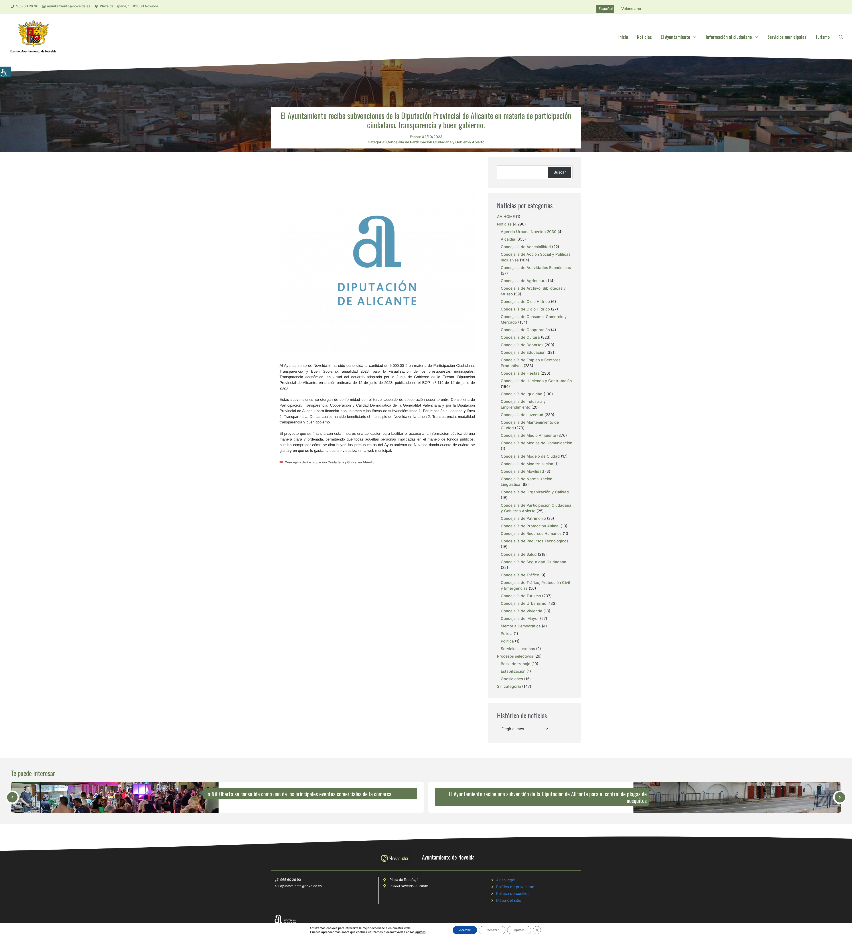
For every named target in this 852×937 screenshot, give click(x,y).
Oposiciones (512, 679)
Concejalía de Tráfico (520, 575)
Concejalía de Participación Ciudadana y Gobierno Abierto (435, 142)
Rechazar (492, 930)
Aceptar (464, 930)
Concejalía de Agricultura (524, 281)
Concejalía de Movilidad (522, 471)
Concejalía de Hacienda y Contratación (536, 381)
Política (507, 641)
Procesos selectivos (515, 656)
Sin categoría (509, 686)
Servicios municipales (787, 37)
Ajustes (519, 930)
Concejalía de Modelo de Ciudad (530, 456)
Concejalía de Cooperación (525, 330)
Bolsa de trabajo (515, 664)
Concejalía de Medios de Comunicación (536, 443)
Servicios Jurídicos (518, 648)
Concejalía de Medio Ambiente (528, 435)
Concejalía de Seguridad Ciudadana (533, 562)
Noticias (644, 37)
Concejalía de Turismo (521, 596)
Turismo (822, 37)
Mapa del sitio (508, 900)
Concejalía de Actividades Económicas (536, 267)
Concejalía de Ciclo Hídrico (525, 301)
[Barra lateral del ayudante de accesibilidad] (5, 72)
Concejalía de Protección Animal (530, 526)
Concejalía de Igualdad (521, 394)
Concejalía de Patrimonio (523, 518)
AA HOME (506, 216)
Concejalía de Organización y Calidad (535, 492)
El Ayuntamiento (675, 37)
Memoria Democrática (521, 626)
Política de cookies (512, 893)
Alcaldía (508, 239)
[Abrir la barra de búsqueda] (841, 36)
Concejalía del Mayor (520, 618)
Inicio (623, 37)
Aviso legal (505, 880)
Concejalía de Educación (523, 352)
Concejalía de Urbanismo (523, 603)
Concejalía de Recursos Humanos (531, 533)
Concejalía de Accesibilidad (526, 247)
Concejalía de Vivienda (521, 611)
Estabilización (513, 671)
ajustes (420, 932)
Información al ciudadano (729, 37)
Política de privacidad (515, 887)
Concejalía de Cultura (520, 337)
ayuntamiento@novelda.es (68, 6)
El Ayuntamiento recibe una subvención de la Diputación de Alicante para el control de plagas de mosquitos (548, 797)
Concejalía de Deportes (522, 345)
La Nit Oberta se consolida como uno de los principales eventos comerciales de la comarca (298, 794)
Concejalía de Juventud (522, 415)
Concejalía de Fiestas (520, 373)
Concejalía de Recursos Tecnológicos (534, 541)
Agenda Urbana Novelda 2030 (528, 231)
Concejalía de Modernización (527, 464)
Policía (507, 633)
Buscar (560, 172)
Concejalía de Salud (519, 554)
